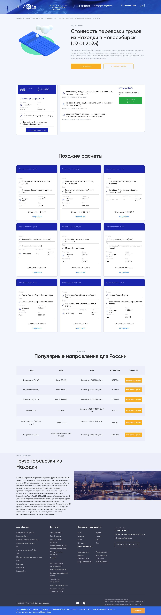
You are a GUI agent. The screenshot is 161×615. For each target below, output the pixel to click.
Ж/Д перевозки (101, 562)
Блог (18, 561)
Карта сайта (21, 571)
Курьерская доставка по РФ (127, 544)
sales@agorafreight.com (103, 6)
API (17, 554)
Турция (99, 533)
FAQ (17, 547)
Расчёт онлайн (55, 536)
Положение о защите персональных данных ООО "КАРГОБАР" (123, 604)
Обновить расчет (86, 66)
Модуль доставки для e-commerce (29, 557)
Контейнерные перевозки (101, 557)
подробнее (37, 217)
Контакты (20, 568)
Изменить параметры (118, 66)
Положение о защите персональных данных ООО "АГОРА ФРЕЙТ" (124, 602)
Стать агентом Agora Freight (26, 550)
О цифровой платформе (25, 533)
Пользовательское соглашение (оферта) (116, 599)
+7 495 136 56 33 (84, 6)
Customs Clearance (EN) (59, 585)
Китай (80, 533)
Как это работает (22, 536)
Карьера (19, 564)
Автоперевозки (101, 552)
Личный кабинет (130, 5)
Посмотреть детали (133, 380)
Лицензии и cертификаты (25, 543)
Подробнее (45, 612)
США (97, 543)
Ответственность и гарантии (27, 540)
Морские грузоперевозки (83, 557)
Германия (81, 536)
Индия (80, 540)
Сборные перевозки (85, 562)
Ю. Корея (81, 543)
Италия (98, 536)
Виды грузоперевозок (58, 569)
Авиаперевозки (83, 552)
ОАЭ (97, 540)
